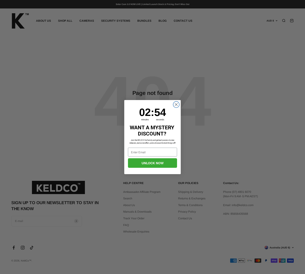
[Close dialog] (176, 104)
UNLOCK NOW (153, 163)
